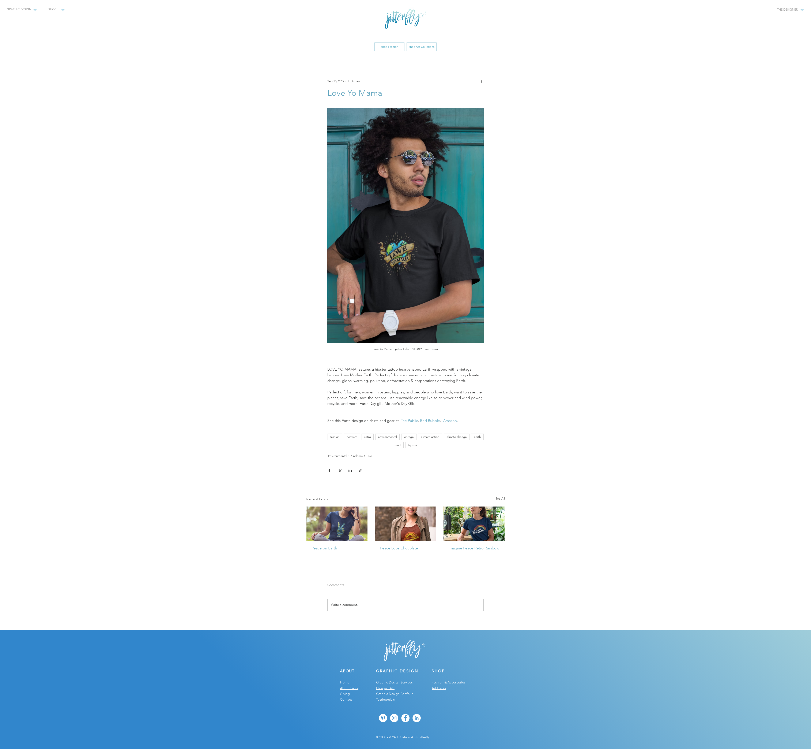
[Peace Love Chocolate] (405, 524)
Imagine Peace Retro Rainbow (474, 548)
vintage (409, 437)
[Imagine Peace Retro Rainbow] (474, 524)
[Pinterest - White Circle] (383, 718)
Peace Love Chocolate (399, 548)
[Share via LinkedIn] (350, 470)
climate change (456, 437)
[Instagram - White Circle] (394, 718)
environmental (387, 437)
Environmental (337, 456)
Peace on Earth (324, 548)
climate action (430, 437)
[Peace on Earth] (336, 524)
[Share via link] (360, 470)
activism (352, 437)
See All (500, 498)
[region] (54, 11)
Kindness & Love (362, 456)
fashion (335, 437)
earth (477, 437)
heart (397, 445)
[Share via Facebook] (329, 470)
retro (367, 437)
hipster (412, 445)
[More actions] (481, 81)
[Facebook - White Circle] (405, 718)
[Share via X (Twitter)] (340, 470)
